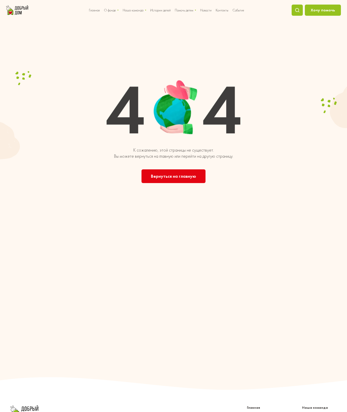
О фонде (110, 10)
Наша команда (133, 10)
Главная (94, 10)
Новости (206, 10)
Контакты (222, 10)
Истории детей (160, 10)
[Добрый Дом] (17, 10)
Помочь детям (184, 10)
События (238, 10)
